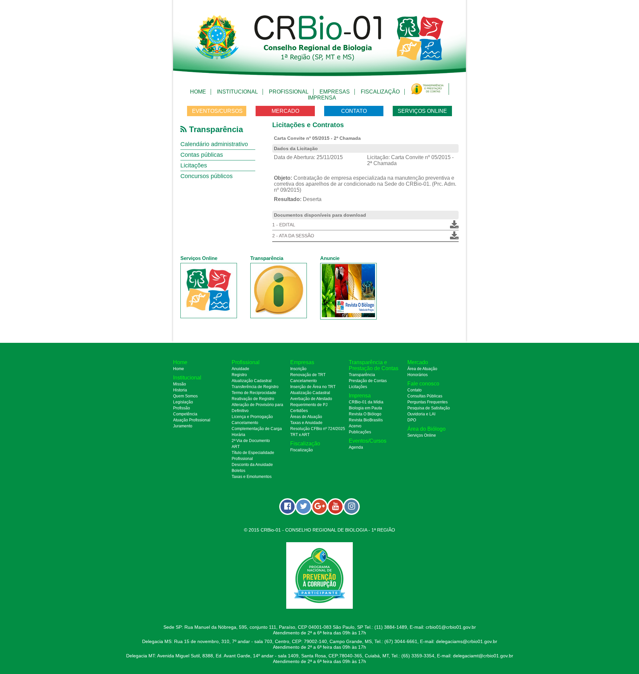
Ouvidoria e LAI (421, 414)
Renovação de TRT (307, 374)
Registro (239, 374)
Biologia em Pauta (365, 408)
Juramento (182, 426)
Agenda (356, 447)
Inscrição (298, 368)
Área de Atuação (422, 368)
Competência (185, 414)
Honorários (417, 374)
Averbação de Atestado (311, 398)
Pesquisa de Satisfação (428, 408)
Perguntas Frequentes (427, 402)
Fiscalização (380, 92)
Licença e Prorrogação (252, 416)
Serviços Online (422, 111)
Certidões (299, 410)
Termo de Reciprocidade (254, 392)
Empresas (335, 92)
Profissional (289, 92)
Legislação (183, 402)
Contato (354, 111)
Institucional (237, 92)
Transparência (362, 374)
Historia (180, 390)
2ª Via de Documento (251, 440)
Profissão (181, 408)
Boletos (238, 470)
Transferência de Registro (255, 386)
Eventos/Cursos (217, 111)
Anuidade (240, 368)
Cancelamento (245, 422)
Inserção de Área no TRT (312, 386)
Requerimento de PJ (308, 404)
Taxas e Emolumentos (252, 476)
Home (198, 92)
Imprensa (322, 98)
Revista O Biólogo (365, 414)
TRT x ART (300, 434)
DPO (411, 420)
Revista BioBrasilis (366, 420)
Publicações (360, 432)
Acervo (355, 426)
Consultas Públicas (424, 396)
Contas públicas (201, 154)
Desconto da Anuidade (252, 464)
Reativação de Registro (253, 398)
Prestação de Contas (368, 380)
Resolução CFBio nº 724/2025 (317, 428)
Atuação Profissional (191, 420)
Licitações (193, 165)
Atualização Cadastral (252, 380)
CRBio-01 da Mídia (366, 402)
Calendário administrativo (214, 144)
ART (236, 446)
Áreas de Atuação (306, 416)
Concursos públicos (206, 176)
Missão (179, 384)
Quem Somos (185, 396)
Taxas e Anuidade (306, 422)
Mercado (285, 111)
